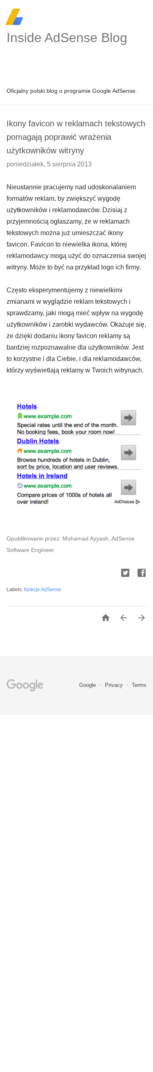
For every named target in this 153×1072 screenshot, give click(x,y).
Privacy (114, 685)
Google (88, 685)
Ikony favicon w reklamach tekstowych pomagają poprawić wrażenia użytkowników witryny (76, 137)
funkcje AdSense (42, 589)
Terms (139, 685)
